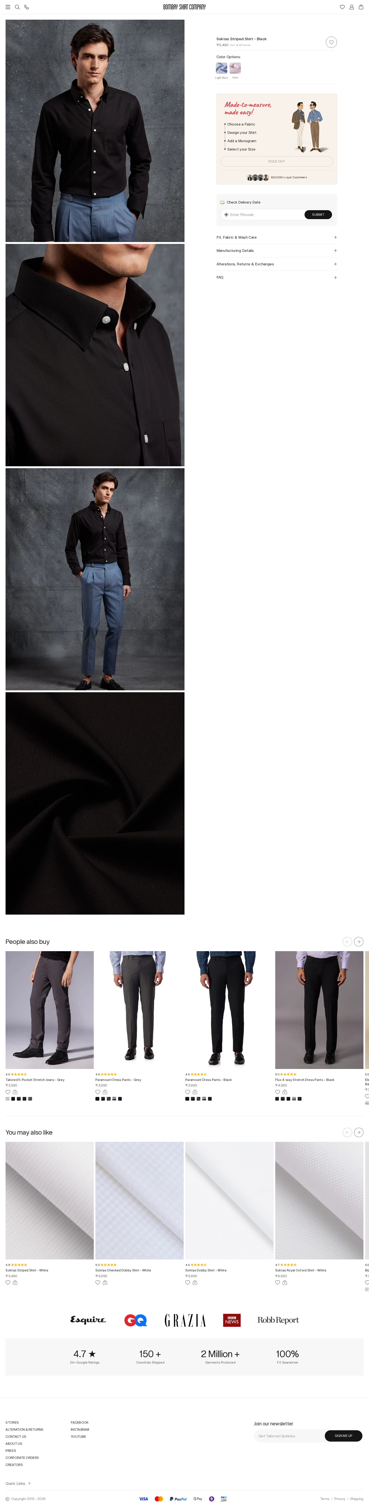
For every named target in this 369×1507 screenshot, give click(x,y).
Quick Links (15, 1484)
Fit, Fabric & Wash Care (237, 237)
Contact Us (16, 1436)
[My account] (351, 7)
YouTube (78, 1436)
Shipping (356, 1499)
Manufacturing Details (235, 250)
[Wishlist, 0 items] (342, 7)
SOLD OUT (276, 161)
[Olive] (30, 1099)
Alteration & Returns (24, 1429)
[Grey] (19, 1099)
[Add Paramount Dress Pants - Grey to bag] (105, 1092)
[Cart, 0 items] (361, 7)
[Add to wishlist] (331, 42)
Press (11, 1450)
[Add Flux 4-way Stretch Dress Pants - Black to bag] (285, 1092)
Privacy (339, 1499)
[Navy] (24, 1099)
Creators (14, 1464)
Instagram (80, 1429)
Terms (325, 1499)
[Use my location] (226, 215)
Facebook (80, 1422)
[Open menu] (8, 7)
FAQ (220, 277)
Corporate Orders (22, 1457)
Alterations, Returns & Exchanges (245, 264)
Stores (12, 1422)
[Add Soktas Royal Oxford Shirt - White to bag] (285, 1282)
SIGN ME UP (344, 1436)
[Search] (17, 7)
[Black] (13, 1099)
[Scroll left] (347, 941)
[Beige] (7, 1099)
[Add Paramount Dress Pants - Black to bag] (195, 1092)
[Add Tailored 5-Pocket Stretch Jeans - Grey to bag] (15, 1092)
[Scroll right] (358, 941)
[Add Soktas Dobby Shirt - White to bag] (195, 1282)
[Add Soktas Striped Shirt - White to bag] (15, 1282)
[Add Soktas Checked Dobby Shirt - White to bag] (105, 1282)
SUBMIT (318, 215)
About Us (14, 1443)
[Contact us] (26, 7)
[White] (367, 1289)
